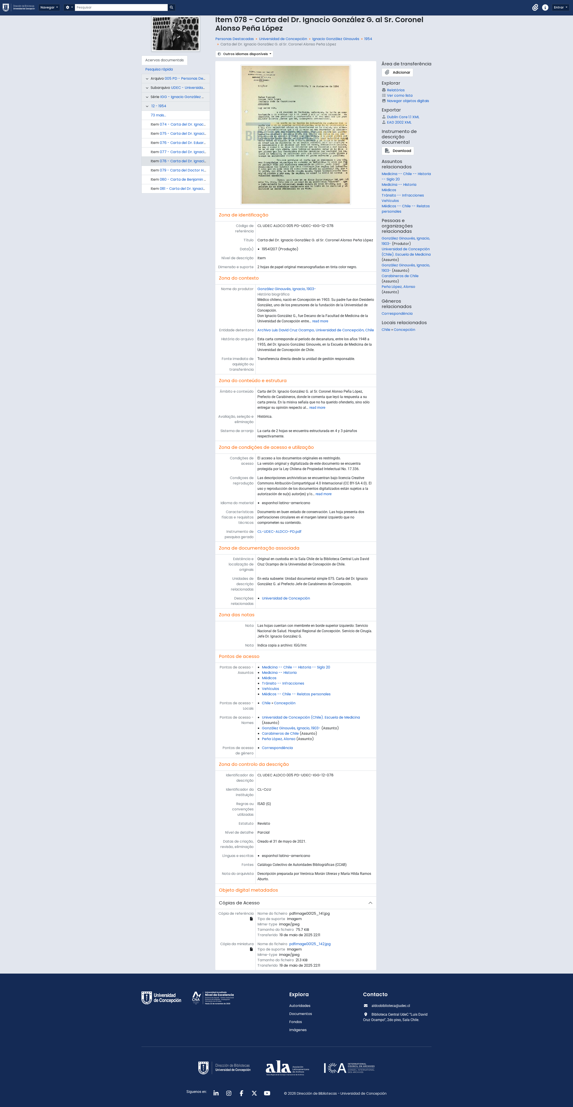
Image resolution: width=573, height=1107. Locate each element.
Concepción (284, 703)
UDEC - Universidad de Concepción (202, 87)
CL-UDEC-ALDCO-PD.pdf (279, 531)
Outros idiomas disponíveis (245, 54)
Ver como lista (400, 95)
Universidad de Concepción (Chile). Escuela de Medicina (311, 717)
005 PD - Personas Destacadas (192, 78)
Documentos (300, 1013)
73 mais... (158, 115)
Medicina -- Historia (279, 672)
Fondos (295, 1021)
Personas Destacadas (234, 38)
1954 (368, 38)
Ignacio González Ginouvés (335, 38)
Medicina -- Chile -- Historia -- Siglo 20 (296, 667)
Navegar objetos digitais (408, 100)
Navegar (48, 7)
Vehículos (270, 688)
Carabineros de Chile (280, 733)
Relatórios (396, 90)
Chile (266, 703)
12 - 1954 (159, 106)
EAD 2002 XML (399, 122)
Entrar (559, 7)
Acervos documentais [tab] (164, 60)
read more (320, 321)
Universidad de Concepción (283, 38)
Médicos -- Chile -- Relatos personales (296, 694)
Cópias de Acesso (239, 903)
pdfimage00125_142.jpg (310, 943)
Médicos (269, 678)
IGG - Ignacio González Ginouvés (189, 96)
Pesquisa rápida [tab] (159, 69)
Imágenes (298, 1029)
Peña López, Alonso (278, 738)
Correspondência (277, 747)
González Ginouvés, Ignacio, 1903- (286, 288)
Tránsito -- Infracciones (283, 683)
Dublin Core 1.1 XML (403, 117)
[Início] (20, 7)
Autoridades (299, 1005)
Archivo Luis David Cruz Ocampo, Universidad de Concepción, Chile (315, 330)
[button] (535, 8)
